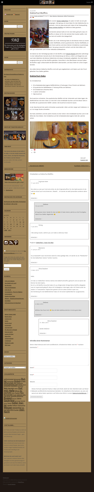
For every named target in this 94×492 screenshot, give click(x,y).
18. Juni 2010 (39, 206)
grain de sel (8, 290)
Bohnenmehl (17, 379)
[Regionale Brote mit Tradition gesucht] (15, 139)
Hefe (16, 384)
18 (17, 224)
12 (20, 222)
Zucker (16, 410)
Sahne (19, 398)
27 (23, 226)
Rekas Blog (8, 336)
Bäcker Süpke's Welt (10, 314)
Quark (14, 395)
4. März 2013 (39, 304)
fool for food (8, 323)
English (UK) (84, 160)
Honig (20, 384)
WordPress (21, 482)
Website (32, 382)
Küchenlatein (8, 294)
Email (32, 375)
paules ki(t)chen (9, 334)
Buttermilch (10, 381)
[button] (37, 150)
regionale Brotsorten (17, 396)
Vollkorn (15, 405)
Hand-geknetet (9, 384)
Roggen (8, 398)
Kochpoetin (8, 325)
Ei (21, 381)
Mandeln (11, 388)
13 (23, 222)
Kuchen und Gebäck (38, 16)
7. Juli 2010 (34, 226)
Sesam (9, 403)
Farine (6, 321)
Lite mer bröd (8, 327)
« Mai (5, 230)
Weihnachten (21, 405)
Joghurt (24, 384)
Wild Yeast (7, 345)
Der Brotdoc (8, 285)
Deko (51, 16)
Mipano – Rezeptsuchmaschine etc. (14, 298)
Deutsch (17, 14)
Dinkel (17, 381)
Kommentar (34, 347)
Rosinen (15, 398)
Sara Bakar (8, 301)
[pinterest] (11, 244)
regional (19, 395)
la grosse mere (43, 181)
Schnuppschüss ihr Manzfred (13, 303)
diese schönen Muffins (56, 27)
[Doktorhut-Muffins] (30, 17)
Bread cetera (8, 316)
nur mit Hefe (13, 389)
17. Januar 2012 (35, 249)
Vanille (9, 405)
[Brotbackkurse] (14, 120)
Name (32, 367)
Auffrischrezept (8, 379)
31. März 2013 (44, 322)
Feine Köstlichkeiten (10, 287)
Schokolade (17, 401)
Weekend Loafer (9, 343)
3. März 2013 (35, 270)
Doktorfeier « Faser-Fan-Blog (44, 242)
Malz (6, 388)
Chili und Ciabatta (9, 281)
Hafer (15, 383)
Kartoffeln (14, 386)
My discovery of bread (11, 330)
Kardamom (7, 386)
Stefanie (45, 204)
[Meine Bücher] (14, 183)
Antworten (34, 198)
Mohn (16, 388)
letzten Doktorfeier (62, 21)
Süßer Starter (14, 404)
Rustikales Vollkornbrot (82, 166)
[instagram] (6, 244)
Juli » (9, 230)
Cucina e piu (8, 319)
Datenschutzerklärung (80, 393)
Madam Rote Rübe (10, 296)
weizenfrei (17, 407)
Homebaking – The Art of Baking (13, 292)
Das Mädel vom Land (10, 283)
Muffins (65, 16)
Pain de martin (9, 332)
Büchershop (9, 190)
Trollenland (8, 341)
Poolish (17, 393)
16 (10, 224)
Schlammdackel (9, 338)
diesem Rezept (70, 54)
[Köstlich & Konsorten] (10, 418)
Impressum (6, 477)
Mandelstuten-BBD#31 (36, 166)
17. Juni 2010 (35, 183)
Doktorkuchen (60, 16)
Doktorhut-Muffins (39, 13)
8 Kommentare (71, 16)
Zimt (12, 410)
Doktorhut (55, 16)
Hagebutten (20, 383)
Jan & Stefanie (11, 484)
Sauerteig (9, 400)
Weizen (8, 407)
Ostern (13, 393)
